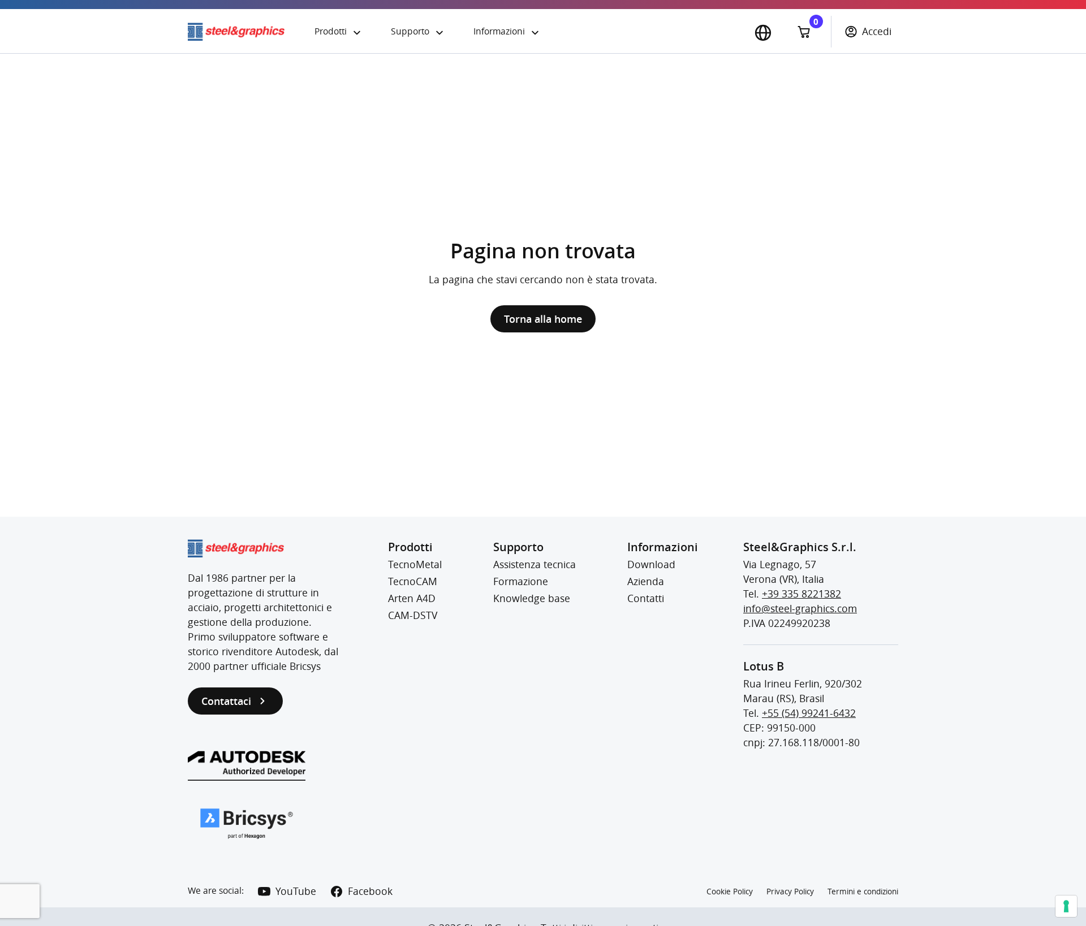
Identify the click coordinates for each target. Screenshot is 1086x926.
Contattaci (226, 701)
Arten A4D (412, 598)
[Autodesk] (246, 766)
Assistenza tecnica (534, 564)
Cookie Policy (729, 891)
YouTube (295, 891)
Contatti (645, 598)
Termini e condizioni (863, 891)
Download (651, 564)
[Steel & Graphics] (244, 32)
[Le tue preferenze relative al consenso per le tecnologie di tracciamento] (1066, 906)
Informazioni (499, 31)
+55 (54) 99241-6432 (809, 713)
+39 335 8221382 (801, 593)
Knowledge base (531, 598)
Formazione (520, 581)
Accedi (876, 31)
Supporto (410, 31)
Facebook (370, 891)
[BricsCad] (246, 823)
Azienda (645, 581)
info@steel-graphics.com (800, 608)
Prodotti (330, 31)
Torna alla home (543, 319)
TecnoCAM (412, 581)
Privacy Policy (790, 891)
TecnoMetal (415, 564)
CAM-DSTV (412, 615)
